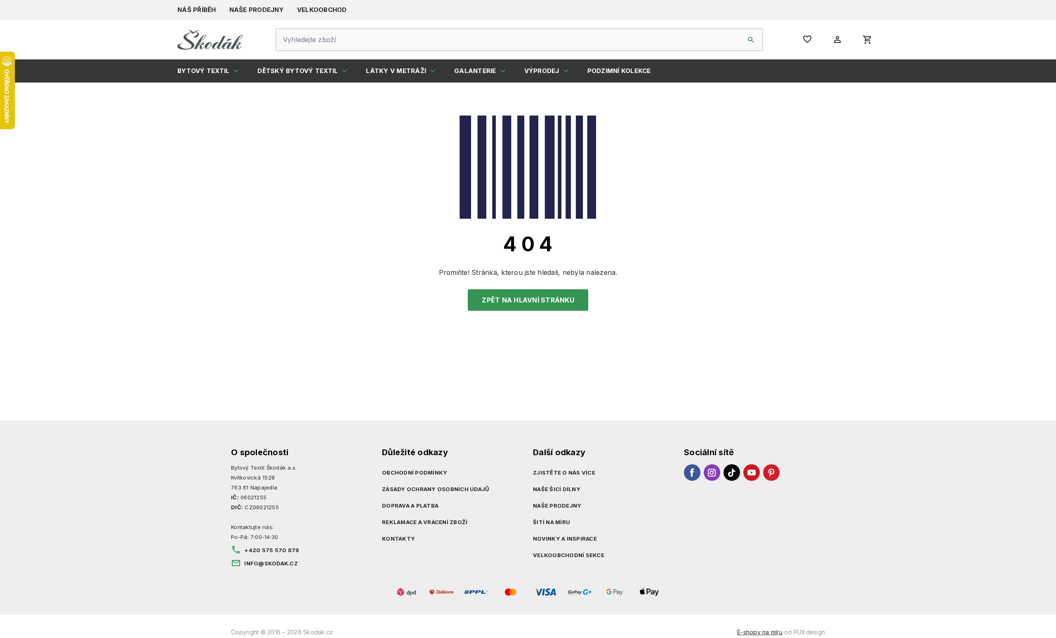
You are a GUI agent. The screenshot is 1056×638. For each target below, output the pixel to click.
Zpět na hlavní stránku (528, 300)
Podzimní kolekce (619, 71)
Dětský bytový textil (297, 71)
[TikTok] (732, 472)
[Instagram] (712, 472)
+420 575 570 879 (271, 550)
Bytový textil (203, 71)
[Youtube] (751, 472)
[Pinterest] (771, 472)
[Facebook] (692, 472)
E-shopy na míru (760, 632)
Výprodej (541, 71)
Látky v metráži (396, 71)
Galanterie (475, 71)
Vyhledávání (751, 39)
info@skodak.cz (271, 563)
